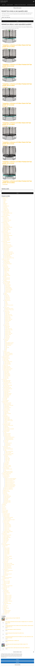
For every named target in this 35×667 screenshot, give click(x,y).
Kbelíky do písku (6, 269)
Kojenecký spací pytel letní (9, 438)
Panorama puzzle (6, 549)
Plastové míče (7, 296)
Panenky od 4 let (6, 529)
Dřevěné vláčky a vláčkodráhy (7, 254)
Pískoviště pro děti (7, 279)
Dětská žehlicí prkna (7, 391)
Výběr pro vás (4, 614)
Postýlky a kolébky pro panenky (8, 531)
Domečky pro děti (6, 217)
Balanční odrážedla (7, 592)
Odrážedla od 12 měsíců (7, 596)
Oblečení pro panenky (6, 520)
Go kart (5, 604)
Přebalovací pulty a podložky (8, 471)
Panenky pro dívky (6, 522)
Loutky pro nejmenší (6, 536)
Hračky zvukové (6, 372)
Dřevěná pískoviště (7, 277)
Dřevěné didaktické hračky (7, 244)
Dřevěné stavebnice (6, 249)
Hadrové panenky (6, 523)
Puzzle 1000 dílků (6, 550)
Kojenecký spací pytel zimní (9, 439)
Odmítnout (17, 662)
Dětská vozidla (5, 602)
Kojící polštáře (6, 464)
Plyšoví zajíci (5, 542)
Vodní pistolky (7, 323)
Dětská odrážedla (5, 591)
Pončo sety (7, 322)
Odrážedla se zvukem (7, 599)
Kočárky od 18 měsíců (7, 518)
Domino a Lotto (6, 571)
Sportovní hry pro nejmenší (9, 305)
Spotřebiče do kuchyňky (6, 229)
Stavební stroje (5, 208)
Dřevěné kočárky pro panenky (8, 517)
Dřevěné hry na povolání (6, 247)
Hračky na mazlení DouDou (8, 361)
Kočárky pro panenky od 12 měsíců (9, 519)
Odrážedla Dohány (5, 511)
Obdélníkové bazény (8, 287)
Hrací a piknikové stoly (6, 262)
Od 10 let (3, 506)
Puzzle (4, 546)
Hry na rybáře (5, 398)
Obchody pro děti (6, 386)
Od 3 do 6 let (4, 509)
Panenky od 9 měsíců (7, 530)
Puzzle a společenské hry (6, 544)
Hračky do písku (5, 266)
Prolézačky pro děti (7, 281)
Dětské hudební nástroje (7, 380)
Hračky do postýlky (6, 360)
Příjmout (17, 659)
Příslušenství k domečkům (7, 220)
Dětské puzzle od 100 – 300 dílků (9, 564)
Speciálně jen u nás (6, 221)
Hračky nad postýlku (7, 362)
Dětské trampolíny (7, 352)
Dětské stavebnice (5, 231)
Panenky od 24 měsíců (7, 526)
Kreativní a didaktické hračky (6, 473)
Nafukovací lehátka (8, 332)
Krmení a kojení (5, 446)
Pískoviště (4, 276)
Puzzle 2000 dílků (6, 552)
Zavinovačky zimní (8, 445)
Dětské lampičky (6, 406)
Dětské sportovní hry (7, 300)
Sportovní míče (7, 299)
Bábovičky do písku (7, 268)
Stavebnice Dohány (6, 236)
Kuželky (6, 302)
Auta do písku (6, 267)
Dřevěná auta (5, 243)
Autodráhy (4, 200)
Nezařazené (4, 504)
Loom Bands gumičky (6, 476)
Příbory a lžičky (7, 459)
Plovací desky (7, 321)
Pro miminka (4, 543)
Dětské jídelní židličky (7, 447)
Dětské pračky (6, 392)
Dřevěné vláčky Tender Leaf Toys (9, 257)
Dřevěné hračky (4, 241)
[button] (33, 651)
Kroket (6, 301)
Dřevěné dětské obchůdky (8, 385)
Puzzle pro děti (5, 562)
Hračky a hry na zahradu (6, 259)
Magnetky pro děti (6, 490)
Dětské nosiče (6, 412)
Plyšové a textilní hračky (6, 537)
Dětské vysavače (6, 395)
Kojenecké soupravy (7, 434)
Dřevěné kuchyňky (6, 224)
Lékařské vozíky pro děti (7, 382)
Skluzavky (3, 576)
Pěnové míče (7, 295)
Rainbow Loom (6, 477)
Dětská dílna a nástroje (5, 211)
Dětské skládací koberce (7, 565)
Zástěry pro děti (5, 230)
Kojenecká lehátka (7, 430)
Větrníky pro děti (7, 336)
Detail (6, 48)
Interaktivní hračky (7, 373)
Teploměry (5, 421)
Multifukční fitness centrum (9, 308)
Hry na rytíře (5, 399)
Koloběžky (4, 609)
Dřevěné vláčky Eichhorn (7, 256)
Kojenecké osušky (7, 418)
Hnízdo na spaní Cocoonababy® (9, 428)
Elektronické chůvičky (7, 407)
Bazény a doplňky (6, 283)
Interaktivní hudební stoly (7, 367)
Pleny (5, 470)
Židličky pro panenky (6, 532)
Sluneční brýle (6, 440)
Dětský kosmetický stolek (7, 387)
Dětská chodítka (5, 359)
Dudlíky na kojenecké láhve (9, 451)
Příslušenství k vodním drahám (7, 585)
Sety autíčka (5, 207)
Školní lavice (5, 492)
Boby (6, 341)
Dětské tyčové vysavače (7, 393)
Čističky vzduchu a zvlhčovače (8, 405)
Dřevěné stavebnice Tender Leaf (9, 253)
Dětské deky (6, 426)
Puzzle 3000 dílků (6, 553)
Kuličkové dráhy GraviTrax (7, 233)
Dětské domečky (4, 216)
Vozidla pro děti (4, 588)
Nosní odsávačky (6, 408)
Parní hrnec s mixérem (7, 465)
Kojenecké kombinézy (7, 433)
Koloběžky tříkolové (7, 611)
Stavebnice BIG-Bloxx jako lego (7, 235)
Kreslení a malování (6, 474)
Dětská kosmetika (7, 417)
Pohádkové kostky (6, 234)
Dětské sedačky (6, 371)
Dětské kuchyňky (4, 222)
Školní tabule (5, 503)
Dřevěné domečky (6, 218)
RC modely (5, 204)
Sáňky (6, 348)
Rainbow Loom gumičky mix (9, 480)
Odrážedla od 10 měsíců (7, 595)
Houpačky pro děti (6, 260)
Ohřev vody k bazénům (8, 288)
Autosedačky (6, 411)
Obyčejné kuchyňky (6, 228)
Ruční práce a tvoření (6, 491)
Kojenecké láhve (6, 463)
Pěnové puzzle (5, 545)
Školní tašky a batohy (7, 500)
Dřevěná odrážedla (6, 608)
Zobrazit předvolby (17, 664)
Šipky (6, 349)
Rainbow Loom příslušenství (8, 487)
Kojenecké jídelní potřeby (8, 454)
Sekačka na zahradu (7, 275)
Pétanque (6, 303)
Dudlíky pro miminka (8, 452)
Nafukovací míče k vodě (8, 319)
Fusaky (5, 432)
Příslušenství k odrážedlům (8, 601)
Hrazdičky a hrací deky (6, 366)
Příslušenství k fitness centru (9, 309)
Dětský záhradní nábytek (7, 263)
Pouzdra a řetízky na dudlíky (9, 453)
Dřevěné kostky (6, 250)
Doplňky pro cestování (7, 413)
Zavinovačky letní (7, 444)
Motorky (3, 4)
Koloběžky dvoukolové (7, 610)
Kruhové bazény (7, 286)
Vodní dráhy (4, 584)
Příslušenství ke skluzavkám (7, 577)
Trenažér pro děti (5, 209)
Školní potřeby (5, 493)
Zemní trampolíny (6, 355)
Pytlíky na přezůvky (7, 497)
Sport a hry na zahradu (6, 282)
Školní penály (6, 499)
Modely (4, 202)
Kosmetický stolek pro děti (8, 388)
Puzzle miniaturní (6, 559)
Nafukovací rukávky (8, 320)
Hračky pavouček (4, 1)
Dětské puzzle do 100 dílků (8, 563)
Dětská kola (5, 589)
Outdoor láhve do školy (7, 496)
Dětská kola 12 (6, 590)
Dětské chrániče (5, 605)
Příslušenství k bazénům (8, 289)
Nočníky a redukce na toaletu (8, 420)
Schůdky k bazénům (8, 290)
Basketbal (6, 340)
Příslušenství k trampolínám (8, 353)
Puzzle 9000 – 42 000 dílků (8, 558)
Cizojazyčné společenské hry (8, 570)
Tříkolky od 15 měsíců (6, 582)
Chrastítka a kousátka (6, 358)
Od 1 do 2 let (4, 505)
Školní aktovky (6, 498)
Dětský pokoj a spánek (6, 424)
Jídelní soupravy (7, 458)
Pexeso (5, 572)
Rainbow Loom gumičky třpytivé (9, 486)
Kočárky (5, 414)
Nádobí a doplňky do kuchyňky (7, 227)
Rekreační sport (6, 339)
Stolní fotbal (6, 575)
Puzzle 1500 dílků (6, 551)
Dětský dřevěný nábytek (6, 242)
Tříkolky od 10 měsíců (6, 581)
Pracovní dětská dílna (6, 215)
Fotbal (6, 346)
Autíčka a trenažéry (5, 197)
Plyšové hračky (4, 533)
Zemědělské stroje (6, 210)
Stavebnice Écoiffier (6, 237)
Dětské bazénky (7, 312)
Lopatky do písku (6, 274)
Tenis (6, 306)
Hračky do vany (5, 365)
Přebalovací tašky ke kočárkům (8, 472)
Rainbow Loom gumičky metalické (10, 479)
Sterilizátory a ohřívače (7, 466)
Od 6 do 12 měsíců (5, 510)
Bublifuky (5, 293)
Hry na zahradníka (6, 400)
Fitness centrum (6, 307)
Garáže (4, 201)
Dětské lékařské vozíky (6, 381)
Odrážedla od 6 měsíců (7, 598)
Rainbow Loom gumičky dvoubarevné (10, 478)
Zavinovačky (6, 441)
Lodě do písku (6, 273)
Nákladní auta (5, 203)
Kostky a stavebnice (7, 374)
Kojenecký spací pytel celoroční (9, 437)
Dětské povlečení (6, 427)
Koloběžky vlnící (6, 612)
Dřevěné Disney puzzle (7, 566)
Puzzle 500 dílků (6, 557)
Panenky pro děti (4, 512)
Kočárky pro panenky (6, 516)
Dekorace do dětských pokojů (20, 4)
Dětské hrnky (7, 457)
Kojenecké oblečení (6, 431)
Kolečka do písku (6, 270)
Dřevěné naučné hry (6, 248)
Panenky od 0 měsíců (7, 524)
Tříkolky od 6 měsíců (6, 583)
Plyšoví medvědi (5, 540)
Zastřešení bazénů (8, 292)
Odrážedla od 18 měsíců (7, 597)
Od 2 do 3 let (4, 507)
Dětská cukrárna (5, 223)
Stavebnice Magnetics (6, 240)
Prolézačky (5, 280)
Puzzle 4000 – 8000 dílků (8, 556)
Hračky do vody (6, 325)
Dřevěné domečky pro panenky (7, 246)
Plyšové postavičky (6, 539)
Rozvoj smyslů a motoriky (7, 369)
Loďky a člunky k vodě (8, 314)
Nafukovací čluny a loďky (8, 315)
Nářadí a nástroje (5, 214)
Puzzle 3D (5, 555)
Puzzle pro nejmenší (7, 375)
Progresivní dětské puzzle (8, 568)
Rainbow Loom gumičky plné (9, 483)
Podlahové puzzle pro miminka (7, 368)
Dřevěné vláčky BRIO (7, 255)
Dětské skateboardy (8, 345)
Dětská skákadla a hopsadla (9, 342)
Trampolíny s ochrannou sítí (8, 354)
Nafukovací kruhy (7, 316)
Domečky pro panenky (6, 513)
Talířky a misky (7, 460)
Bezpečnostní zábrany (7, 404)
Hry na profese (4, 379)
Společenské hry (5, 569)
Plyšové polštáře (5, 538)
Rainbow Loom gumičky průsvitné (10, 484)
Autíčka (4, 198)
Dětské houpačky (10, 4)
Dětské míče (6, 294)
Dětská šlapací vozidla (7, 603)
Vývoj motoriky (6, 378)
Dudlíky (5, 450)
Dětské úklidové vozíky (7, 394)
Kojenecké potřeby (5, 401)
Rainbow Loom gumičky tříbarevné (10, 485)
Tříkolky (3, 579)
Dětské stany (7, 313)
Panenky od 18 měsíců (7, 525)
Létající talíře (7, 347)
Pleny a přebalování (6, 467)
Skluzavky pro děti (6, 578)
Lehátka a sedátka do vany (8, 419)
